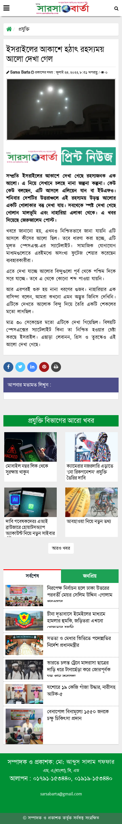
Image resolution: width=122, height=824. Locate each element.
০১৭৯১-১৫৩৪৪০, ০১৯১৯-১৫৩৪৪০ (71, 778)
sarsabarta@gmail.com (61, 794)
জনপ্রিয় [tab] (89, 576)
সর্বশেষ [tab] (32, 576)
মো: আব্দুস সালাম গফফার (85, 762)
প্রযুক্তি (24, 29)
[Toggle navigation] (6, 8)
